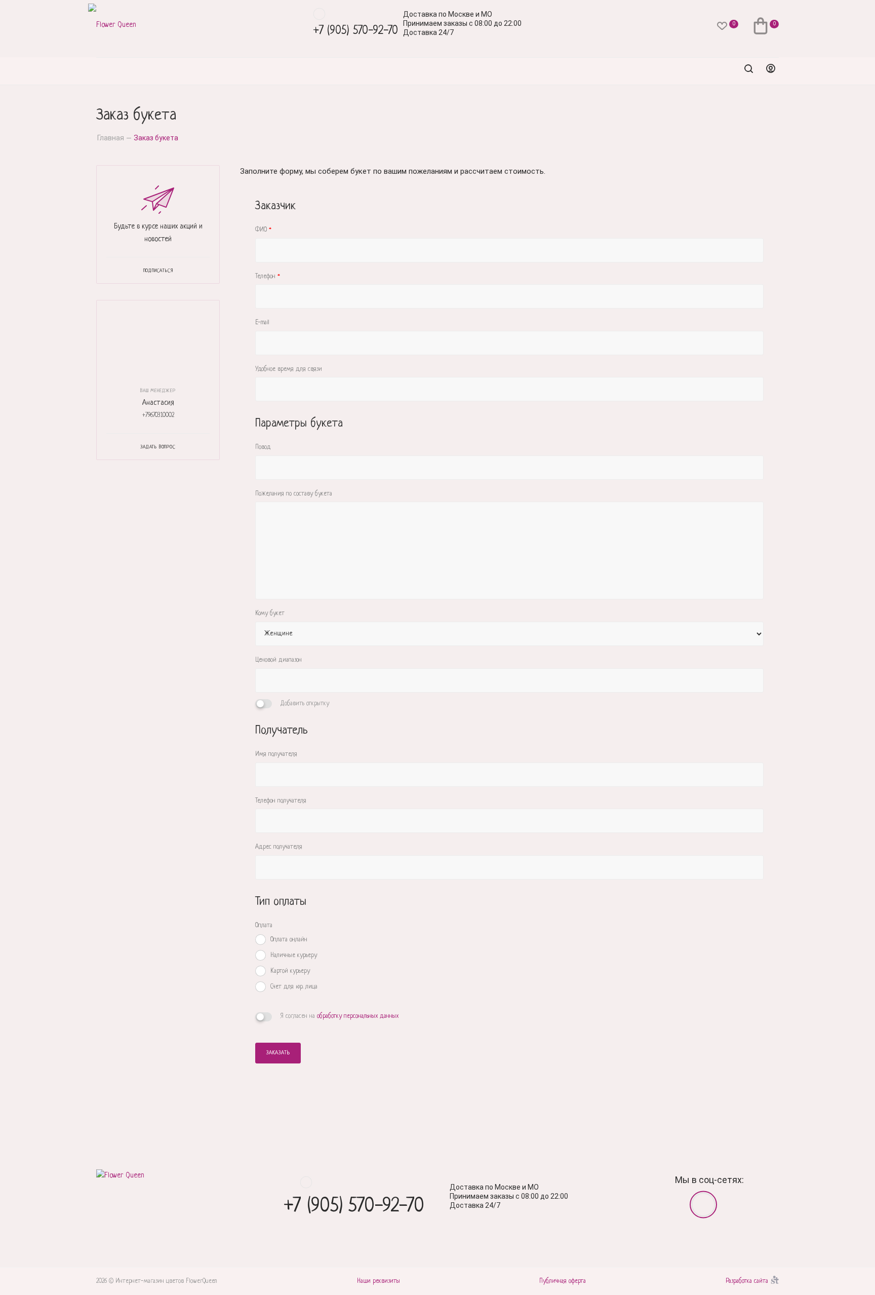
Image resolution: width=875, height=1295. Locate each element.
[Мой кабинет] (770, 71)
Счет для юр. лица (293, 987)
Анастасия (158, 403)
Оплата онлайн (288, 939)
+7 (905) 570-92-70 (355, 31)
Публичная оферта (562, 1281)
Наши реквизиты (378, 1281)
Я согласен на (340, 1016)
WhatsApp (319, 14)
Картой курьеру (290, 971)
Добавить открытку (305, 703)
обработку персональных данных (358, 1016)
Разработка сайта (747, 1281)
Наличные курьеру (293, 955)
